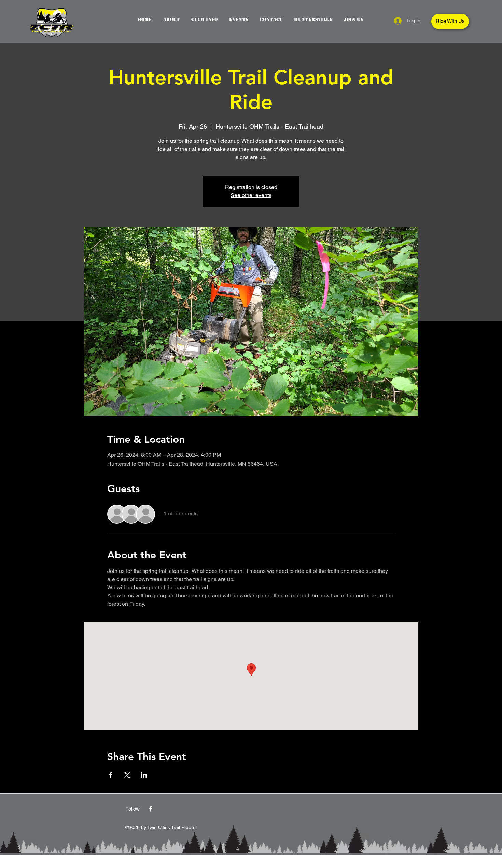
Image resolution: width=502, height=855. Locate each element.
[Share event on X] (127, 775)
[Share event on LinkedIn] (144, 775)
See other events (251, 195)
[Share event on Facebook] (110, 775)
